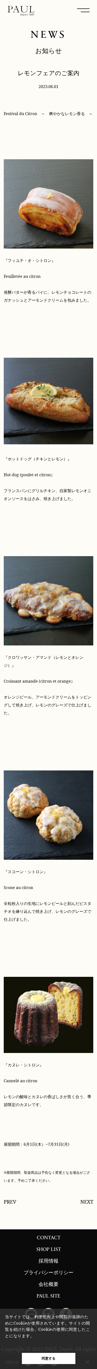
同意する (48, 1358)
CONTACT (48, 1238)
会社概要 (48, 1284)
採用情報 (48, 1261)
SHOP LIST (48, 1249)
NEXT (86, 1201)
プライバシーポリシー (48, 1273)
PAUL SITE (48, 1296)
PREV (10, 1201)
